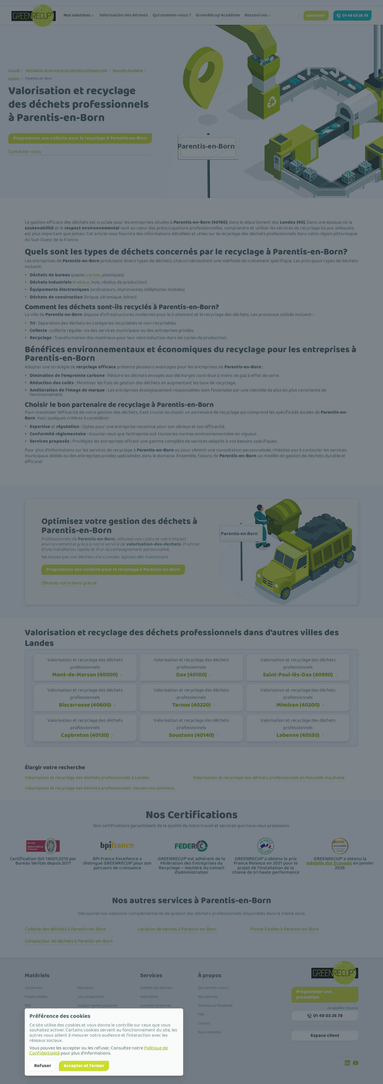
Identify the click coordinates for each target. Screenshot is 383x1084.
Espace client (325, 1035)
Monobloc (86, 988)
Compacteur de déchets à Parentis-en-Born (69, 941)
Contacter (316, 15)
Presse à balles (36, 997)
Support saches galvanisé (97, 1005)
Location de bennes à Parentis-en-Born (177, 929)
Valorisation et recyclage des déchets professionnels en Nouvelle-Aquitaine (268, 777)
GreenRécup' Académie (218, 15)
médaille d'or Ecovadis (329, 863)
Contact (204, 1023)
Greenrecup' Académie (215, 1005)
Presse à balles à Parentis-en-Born (284, 929)
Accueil (14, 70)
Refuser (42, 1065)
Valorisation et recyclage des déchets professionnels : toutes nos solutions (100, 788)
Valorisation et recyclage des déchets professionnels (66, 70)
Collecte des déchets (156, 988)
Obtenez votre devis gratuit (69, 583)
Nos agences (208, 997)
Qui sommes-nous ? (172, 15)
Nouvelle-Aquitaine (128, 70)
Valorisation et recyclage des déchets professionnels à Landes (87, 777)
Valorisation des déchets (124, 15)
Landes (14, 78)
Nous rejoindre (209, 1032)
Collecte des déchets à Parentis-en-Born (65, 929)
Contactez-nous (24, 151)
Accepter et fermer (84, 1065)
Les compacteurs (91, 997)
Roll (27, 1005)
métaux (81, 282)
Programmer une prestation (314, 994)
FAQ (201, 1014)
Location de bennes (155, 1005)
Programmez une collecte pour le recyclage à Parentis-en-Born (80, 138)
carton (93, 275)
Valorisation (149, 997)
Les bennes (33, 988)
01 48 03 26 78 (355, 15)
